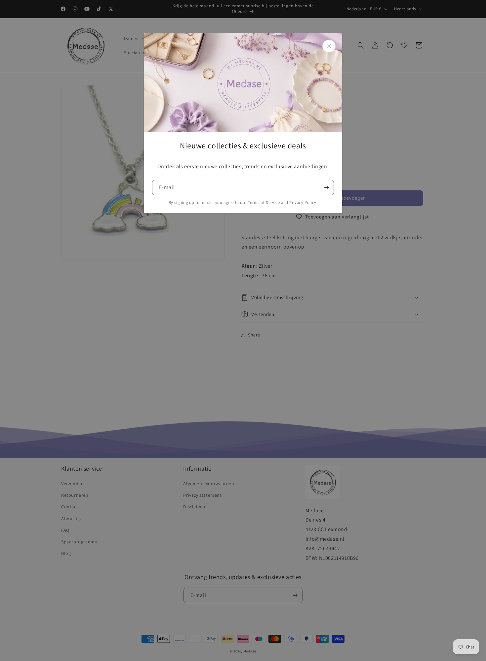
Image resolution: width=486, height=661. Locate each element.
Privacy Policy (302, 202)
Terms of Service (264, 202)
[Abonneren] (326, 187)
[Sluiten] (329, 46)
